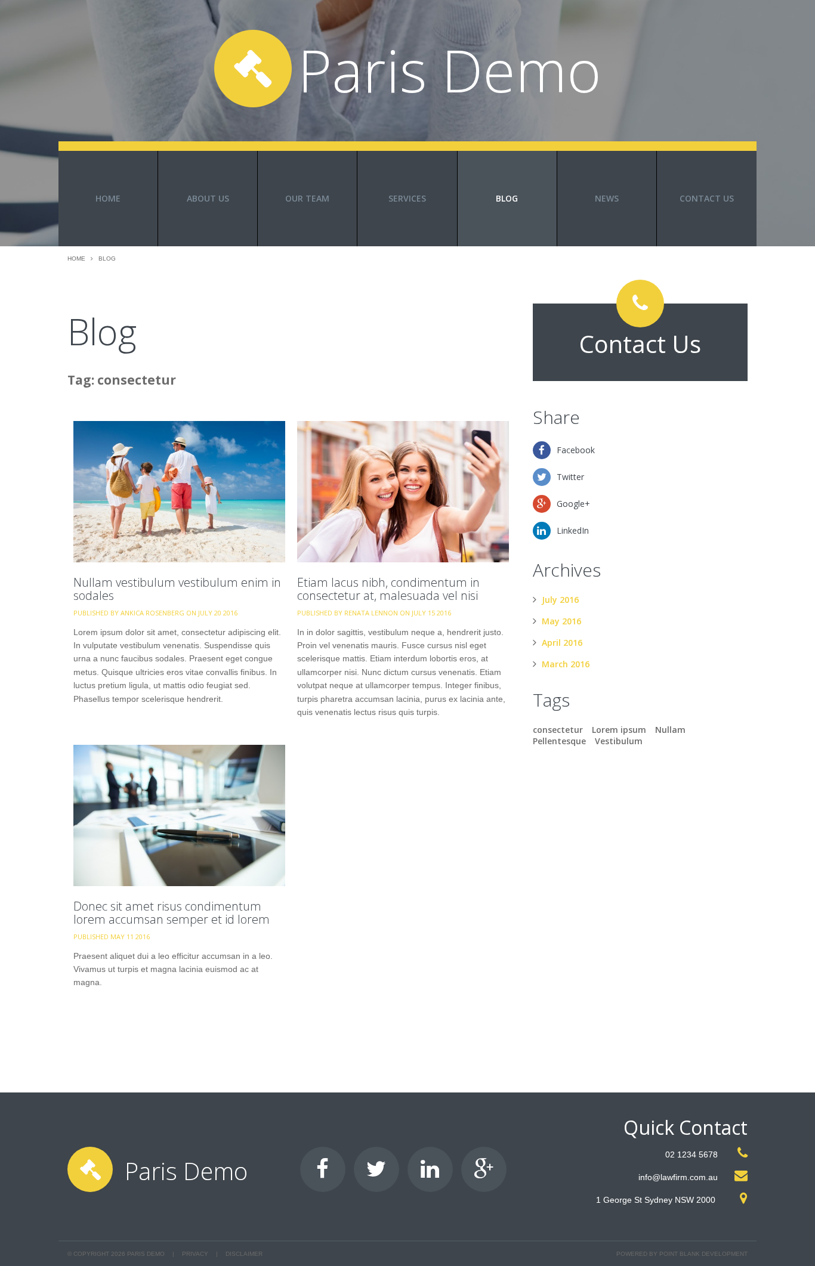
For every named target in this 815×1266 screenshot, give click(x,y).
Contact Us (707, 198)
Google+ (573, 503)
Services (407, 198)
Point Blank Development (703, 1253)
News (607, 198)
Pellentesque (559, 741)
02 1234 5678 (691, 1154)
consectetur (558, 729)
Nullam (670, 729)
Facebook (576, 450)
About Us (208, 198)
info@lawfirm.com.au (678, 1177)
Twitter (570, 476)
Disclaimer (244, 1253)
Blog (507, 198)
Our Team (307, 198)
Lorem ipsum (619, 729)
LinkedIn (573, 530)
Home (108, 198)
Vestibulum (619, 741)
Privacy (195, 1253)
